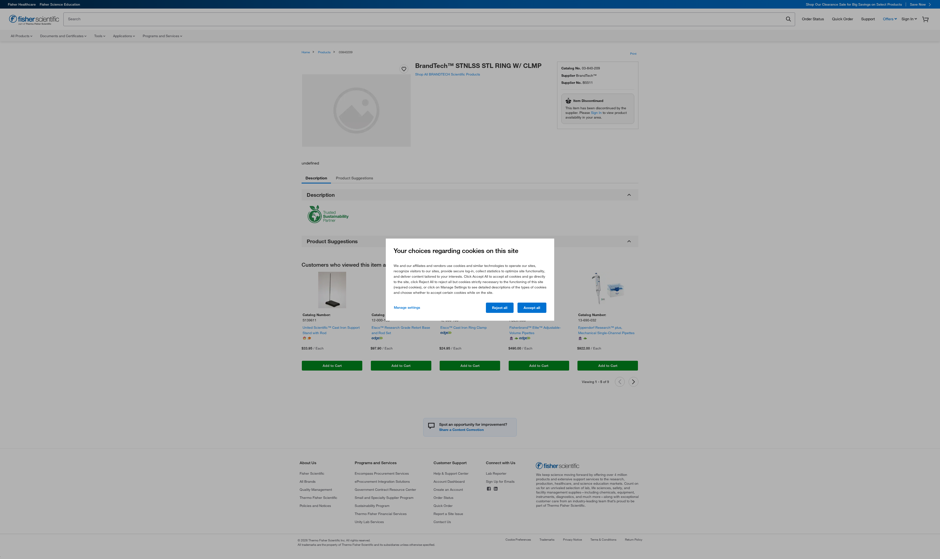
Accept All (532, 308)
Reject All (499, 308)
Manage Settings (407, 307)
